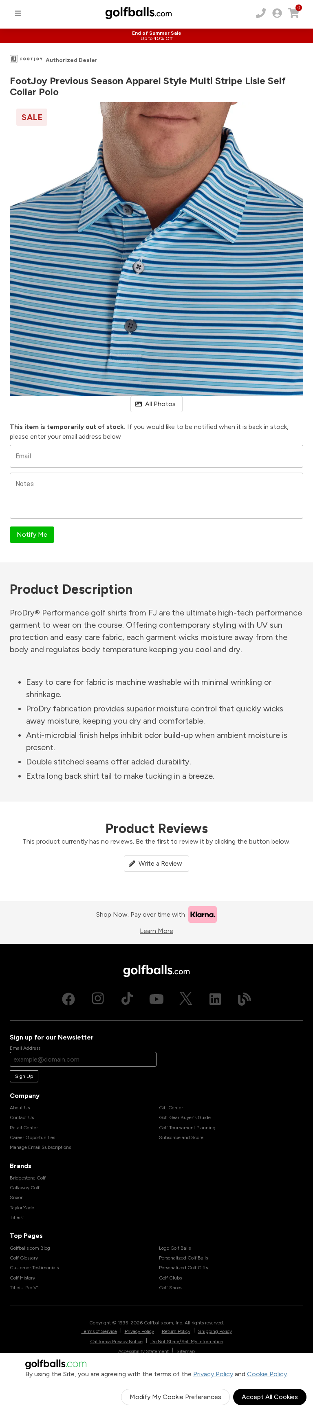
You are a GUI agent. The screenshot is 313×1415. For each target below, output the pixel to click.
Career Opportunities (32, 1137)
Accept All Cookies (270, 1397)
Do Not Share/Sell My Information (186, 1341)
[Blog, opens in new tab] (244, 999)
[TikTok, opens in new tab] (127, 999)
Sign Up (24, 1076)
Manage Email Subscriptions (40, 1147)
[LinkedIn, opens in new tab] (215, 999)
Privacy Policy (213, 1374)
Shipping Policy (215, 1331)
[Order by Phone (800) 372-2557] (261, 13)
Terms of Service (99, 1331)
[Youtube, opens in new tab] (156, 999)
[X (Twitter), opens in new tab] (186, 999)
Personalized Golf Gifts (183, 1268)
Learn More (156, 931)
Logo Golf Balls (175, 1248)
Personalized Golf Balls (183, 1258)
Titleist (17, 1217)
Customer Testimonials (34, 1268)
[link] (277, 13)
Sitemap (185, 1351)
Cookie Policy (267, 1374)
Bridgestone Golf (28, 1178)
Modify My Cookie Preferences (175, 1397)
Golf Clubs (170, 1278)
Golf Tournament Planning (187, 1128)
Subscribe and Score (181, 1137)
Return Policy (176, 1331)
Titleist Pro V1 (24, 1288)
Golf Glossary (24, 1258)
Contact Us (22, 1117)
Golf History (22, 1278)
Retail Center (24, 1128)
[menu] (18, 13)
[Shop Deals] (156, 36)
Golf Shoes (170, 1288)
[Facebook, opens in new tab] (68, 999)
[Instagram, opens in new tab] (98, 999)
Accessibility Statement (143, 1351)
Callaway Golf (25, 1188)
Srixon (17, 1197)
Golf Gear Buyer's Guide (185, 1117)
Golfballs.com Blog (30, 1248)
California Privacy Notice (116, 1341)
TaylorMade (22, 1208)
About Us (20, 1108)
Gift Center (171, 1108)
